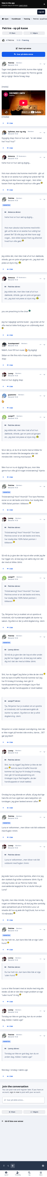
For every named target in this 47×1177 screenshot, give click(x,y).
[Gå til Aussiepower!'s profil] (4, 344)
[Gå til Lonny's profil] (4, 374)
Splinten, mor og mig (17, 132)
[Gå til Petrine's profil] (3, 40)
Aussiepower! (13, 343)
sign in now (14, 1092)
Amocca (11, 156)
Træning (25, 40)
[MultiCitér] (3, 123)
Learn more (4, 4)
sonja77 (11, 416)
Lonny (10, 373)
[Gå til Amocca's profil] (4, 157)
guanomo (12, 395)
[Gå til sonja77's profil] (4, 417)
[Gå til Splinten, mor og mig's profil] (4, 133)
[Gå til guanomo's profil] (4, 396)
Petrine (11, 40)
